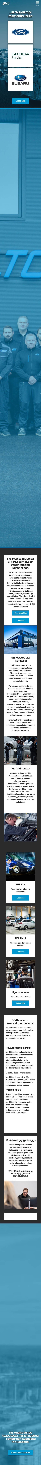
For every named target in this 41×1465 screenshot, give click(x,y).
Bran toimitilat (20, 613)
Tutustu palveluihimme (20, 1453)
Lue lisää (20, 620)
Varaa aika (20, 101)
